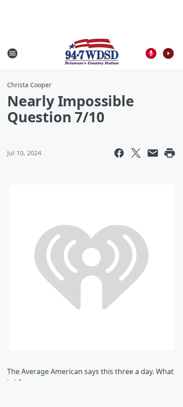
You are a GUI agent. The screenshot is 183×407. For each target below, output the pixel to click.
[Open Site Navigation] (12, 53)
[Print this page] (169, 153)
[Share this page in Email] (153, 153)
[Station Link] (92, 53)
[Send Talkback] (151, 53)
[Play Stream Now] (168, 53)
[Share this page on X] (136, 153)
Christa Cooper (29, 85)
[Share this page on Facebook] (119, 153)
